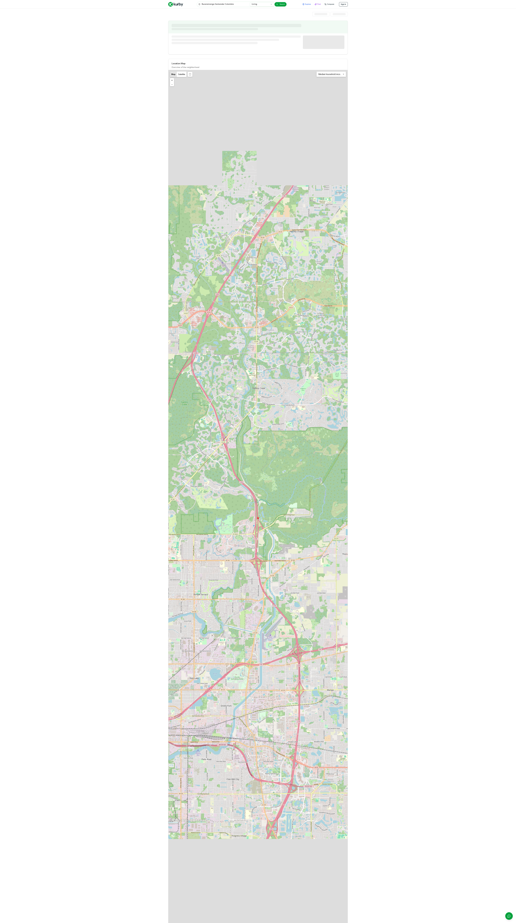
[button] (258, 518)
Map (173, 74)
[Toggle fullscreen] (190, 74)
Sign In (343, 4)
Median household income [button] (330, 74)
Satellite (181, 74)
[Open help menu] (509, 916)
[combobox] (262, 4)
